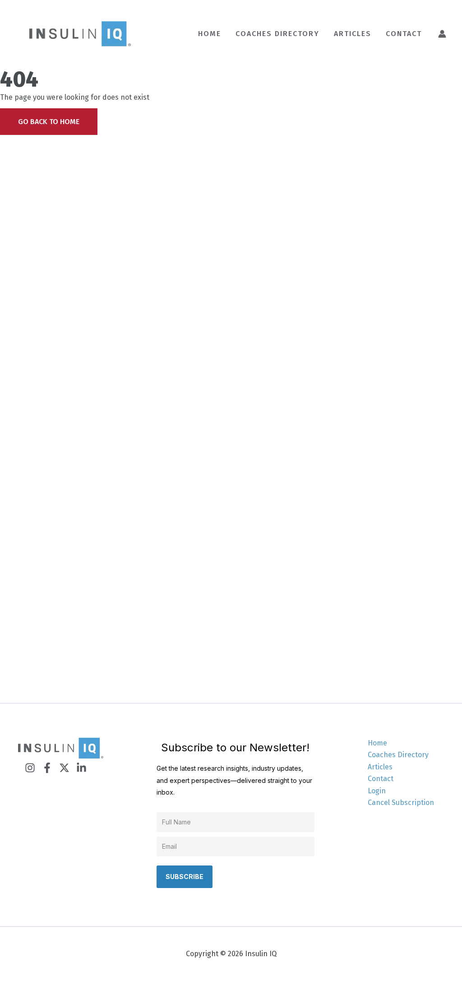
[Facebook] (47, 768)
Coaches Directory (398, 754)
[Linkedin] (81, 768)
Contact (380, 778)
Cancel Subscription (401, 802)
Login (377, 791)
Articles (380, 767)
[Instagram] (30, 768)
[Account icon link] (442, 34)
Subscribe (184, 876)
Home (377, 743)
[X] (64, 768)
